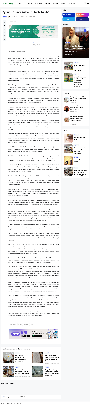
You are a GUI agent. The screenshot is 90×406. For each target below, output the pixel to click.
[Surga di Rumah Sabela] (68, 160)
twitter (67, 19)
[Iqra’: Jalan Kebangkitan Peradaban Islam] (8, 357)
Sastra (71, 3)
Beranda (10, 21)
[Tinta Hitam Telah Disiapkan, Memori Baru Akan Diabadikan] (68, 66)
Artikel (5, 16)
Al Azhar (68, 42)
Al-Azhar (38, 3)
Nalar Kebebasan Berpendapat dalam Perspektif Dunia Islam (22, 371)
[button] (85, 3)
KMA (24, 3)
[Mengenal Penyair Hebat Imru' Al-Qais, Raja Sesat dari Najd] (67, 100)
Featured (26, 324)
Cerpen (76, 134)
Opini (31, 324)
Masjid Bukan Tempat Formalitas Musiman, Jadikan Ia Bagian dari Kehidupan (52, 372)
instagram (82, 15)
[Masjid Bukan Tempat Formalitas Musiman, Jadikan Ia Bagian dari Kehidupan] (37, 371)
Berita (30, 3)
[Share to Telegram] (4, 36)
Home (19, 3)
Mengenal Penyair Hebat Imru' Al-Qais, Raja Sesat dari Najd (78, 98)
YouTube (79, 19)
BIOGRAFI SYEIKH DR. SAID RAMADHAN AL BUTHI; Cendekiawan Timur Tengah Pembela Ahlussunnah (78, 118)
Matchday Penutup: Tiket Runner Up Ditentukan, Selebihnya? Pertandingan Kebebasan (79, 81)
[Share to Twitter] (4, 25)
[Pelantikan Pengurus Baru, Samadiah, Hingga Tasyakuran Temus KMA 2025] (68, 171)
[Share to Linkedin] (4, 29)
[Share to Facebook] (4, 22)
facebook (68, 15)
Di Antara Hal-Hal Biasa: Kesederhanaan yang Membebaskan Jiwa (52, 358)
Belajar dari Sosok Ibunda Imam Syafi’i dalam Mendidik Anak (78, 107)
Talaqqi (46, 3)
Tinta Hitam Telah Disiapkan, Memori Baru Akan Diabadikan (79, 68)
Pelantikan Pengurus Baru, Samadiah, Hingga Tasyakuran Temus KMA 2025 (80, 173)
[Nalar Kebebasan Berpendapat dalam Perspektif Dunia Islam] (8, 371)
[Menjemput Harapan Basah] (68, 138)
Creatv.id (18, 404)
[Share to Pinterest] (4, 32)
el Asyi (15, 324)
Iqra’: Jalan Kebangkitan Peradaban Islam (20, 357)
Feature (63, 3)
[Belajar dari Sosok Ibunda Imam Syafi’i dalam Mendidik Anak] (67, 109)
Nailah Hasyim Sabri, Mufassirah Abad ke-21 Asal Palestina (75, 48)
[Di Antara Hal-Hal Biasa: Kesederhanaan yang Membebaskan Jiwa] (37, 357)
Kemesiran (55, 3)
